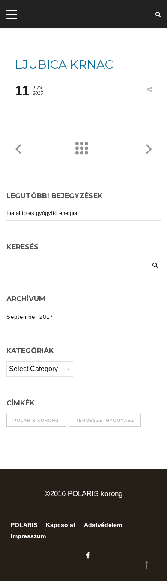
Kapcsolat (60, 524)
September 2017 (29, 317)
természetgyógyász (105, 420)
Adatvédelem (103, 524)
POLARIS (24, 524)
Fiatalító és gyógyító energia (41, 213)
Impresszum (28, 536)
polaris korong (36, 420)
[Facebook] (86, 555)
